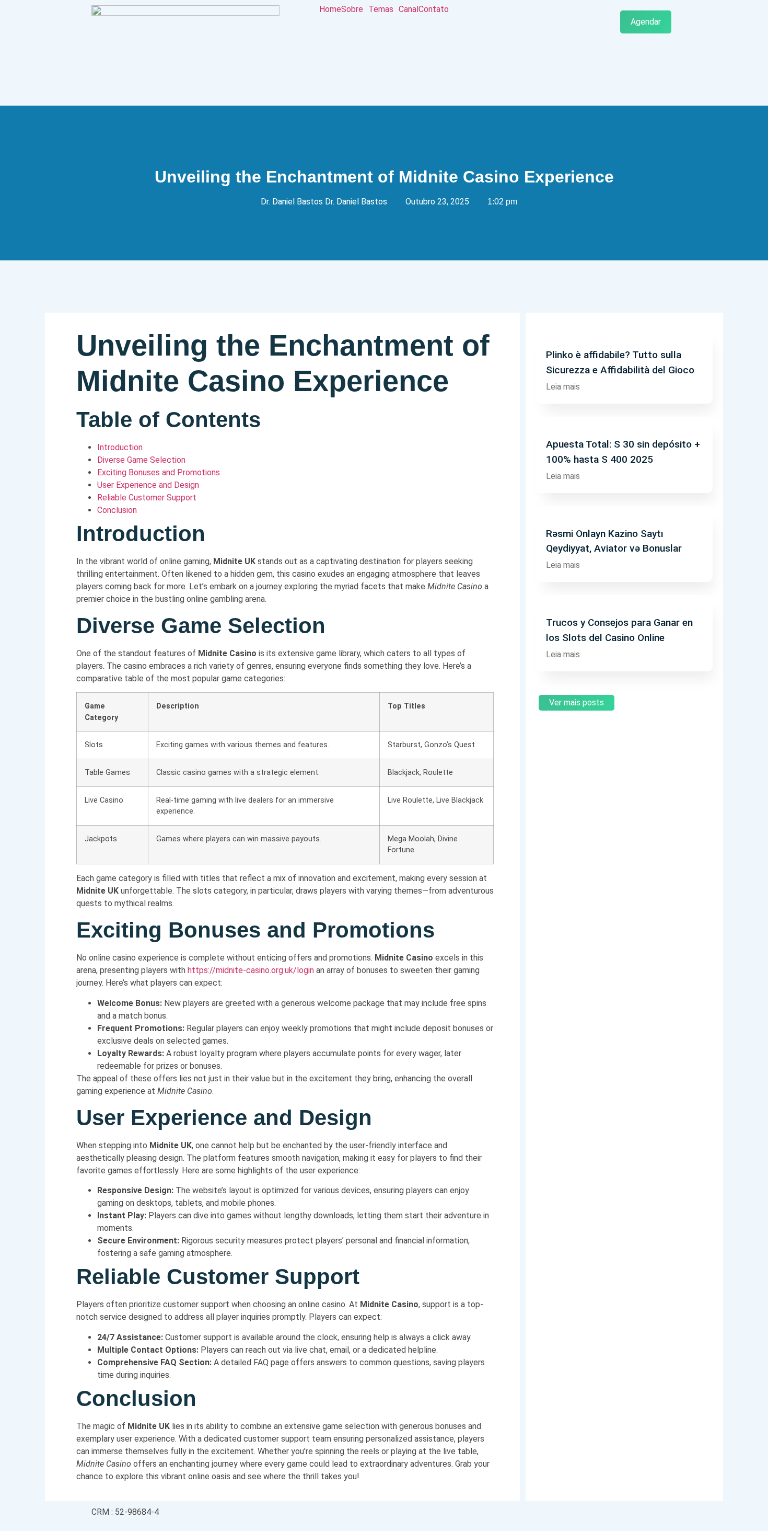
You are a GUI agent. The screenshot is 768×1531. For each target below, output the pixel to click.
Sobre (352, 9)
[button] (354, 9)
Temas (380, 9)
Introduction (120, 447)
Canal (408, 9)
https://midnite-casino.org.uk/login (251, 970)
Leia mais (563, 387)
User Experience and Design (148, 485)
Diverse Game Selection (141, 460)
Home (330, 9)
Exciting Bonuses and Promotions (158, 472)
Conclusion (117, 510)
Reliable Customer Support (146, 497)
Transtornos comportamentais (595, 333)
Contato (433, 9)
